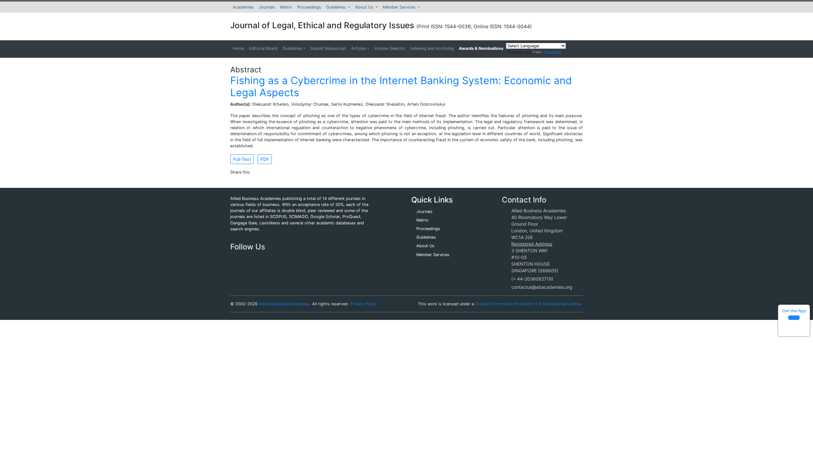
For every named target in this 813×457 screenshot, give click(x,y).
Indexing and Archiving (432, 48)
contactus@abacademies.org (541, 287)
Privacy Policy (363, 303)
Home (238, 48)
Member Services (400, 7)
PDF (264, 159)
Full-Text (242, 159)
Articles (358, 48)
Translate (552, 52)
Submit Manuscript (328, 48)
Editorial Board (263, 48)
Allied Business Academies (284, 303)
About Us (364, 7)
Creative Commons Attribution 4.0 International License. (529, 303)
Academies (243, 7)
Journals (267, 7)
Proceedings (309, 7)
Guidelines (336, 7)
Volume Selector (389, 48)
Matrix (286, 7)
